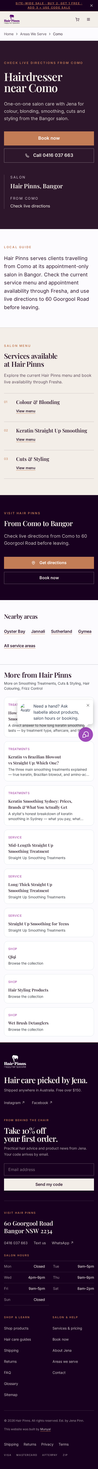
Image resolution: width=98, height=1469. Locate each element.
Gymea (84, 631)
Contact (59, 1372)
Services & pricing (67, 1328)
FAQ (7, 1372)
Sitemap (11, 1394)
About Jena (62, 1350)
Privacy (47, 1444)
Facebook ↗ (42, 1102)
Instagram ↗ (14, 1102)
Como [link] (58, 34)
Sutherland (61, 631)
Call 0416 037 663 (53, 155)
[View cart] (77, 19)
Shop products (16, 1328)
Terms (64, 1444)
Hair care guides (17, 1339)
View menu (25, 411)
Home (9, 34)
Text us (40, 1243)
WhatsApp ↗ (63, 1243)
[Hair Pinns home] (12, 19)
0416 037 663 (16, 1243)
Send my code (49, 1184)
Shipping (11, 1350)
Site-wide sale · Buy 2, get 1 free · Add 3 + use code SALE (49, 5)
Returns (10, 1361)
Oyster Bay (14, 631)
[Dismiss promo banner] (91, 5)
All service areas (19, 645)
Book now (49, 138)
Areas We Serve (33, 34)
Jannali (38, 631)
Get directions (53, 562)
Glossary (11, 1383)
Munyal (45, 1429)
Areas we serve (65, 1361)
